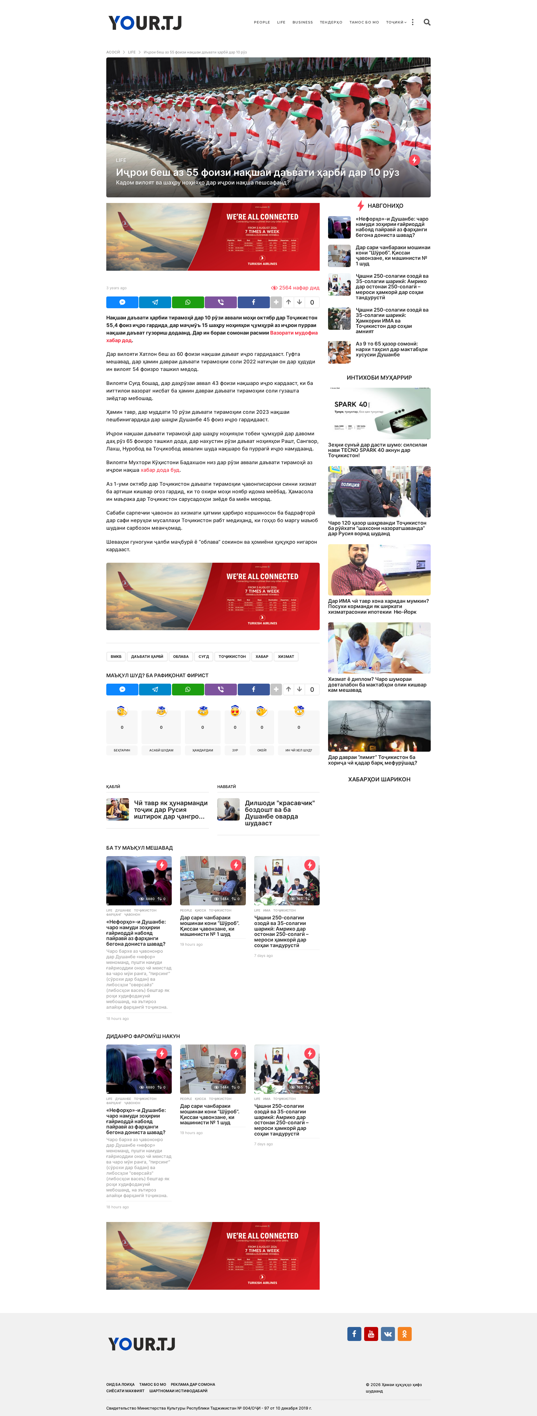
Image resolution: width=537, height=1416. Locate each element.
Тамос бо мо (364, 22)
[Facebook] (354, 1334)
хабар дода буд (160, 470)
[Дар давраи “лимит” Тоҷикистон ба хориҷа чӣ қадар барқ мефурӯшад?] (379, 726)
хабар (262, 656)
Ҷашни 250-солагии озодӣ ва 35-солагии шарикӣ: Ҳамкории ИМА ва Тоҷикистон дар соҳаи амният (392, 320)
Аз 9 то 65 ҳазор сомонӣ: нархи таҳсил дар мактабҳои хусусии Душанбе (392, 349)
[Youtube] (371, 1334)
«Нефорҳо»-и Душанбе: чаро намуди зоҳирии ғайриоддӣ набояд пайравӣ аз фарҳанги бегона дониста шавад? (136, 933)
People (262, 22)
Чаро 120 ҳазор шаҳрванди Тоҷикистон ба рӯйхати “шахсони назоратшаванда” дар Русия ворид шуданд (377, 528)
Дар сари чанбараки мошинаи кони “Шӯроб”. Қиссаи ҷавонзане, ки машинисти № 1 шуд (209, 926)
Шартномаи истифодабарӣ (178, 1391)
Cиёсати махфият (125, 1391)
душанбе (123, 910)
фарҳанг (113, 914)
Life (281, 22)
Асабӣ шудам (161, 750)
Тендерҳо (331, 22)
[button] (412, 22)
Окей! (262, 750)
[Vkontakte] (388, 1334)
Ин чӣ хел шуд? (299, 750)
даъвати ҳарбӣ (147, 656)
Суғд (204, 656)
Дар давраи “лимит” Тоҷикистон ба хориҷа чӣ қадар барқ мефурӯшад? (372, 759)
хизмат (286, 656)
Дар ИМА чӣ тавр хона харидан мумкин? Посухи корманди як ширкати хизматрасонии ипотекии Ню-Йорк (378, 606)
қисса (200, 910)
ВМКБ (116, 656)
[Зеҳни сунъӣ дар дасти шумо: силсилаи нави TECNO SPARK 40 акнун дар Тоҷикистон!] (379, 413)
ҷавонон (132, 914)
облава (181, 656)
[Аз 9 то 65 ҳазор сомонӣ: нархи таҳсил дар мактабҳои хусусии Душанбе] (339, 352)
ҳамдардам (202, 750)
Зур (235, 750)
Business (303, 22)
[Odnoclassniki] (405, 1334)
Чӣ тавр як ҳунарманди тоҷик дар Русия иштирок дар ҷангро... (171, 809)
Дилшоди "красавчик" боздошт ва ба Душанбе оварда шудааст (280, 813)
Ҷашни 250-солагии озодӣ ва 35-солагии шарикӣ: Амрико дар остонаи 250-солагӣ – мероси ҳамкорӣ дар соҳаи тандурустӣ (281, 931)
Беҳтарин (122, 750)
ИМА (266, 910)
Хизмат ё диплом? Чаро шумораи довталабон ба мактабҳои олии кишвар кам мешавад (377, 684)
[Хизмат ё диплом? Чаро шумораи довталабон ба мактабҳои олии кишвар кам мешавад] (379, 648)
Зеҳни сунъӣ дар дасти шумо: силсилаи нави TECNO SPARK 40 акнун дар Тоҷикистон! (377, 450)
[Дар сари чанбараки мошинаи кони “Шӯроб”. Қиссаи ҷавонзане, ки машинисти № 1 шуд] (213, 880)
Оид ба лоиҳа (120, 1384)
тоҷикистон (232, 656)
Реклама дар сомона (193, 1384)
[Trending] (414, 160)
